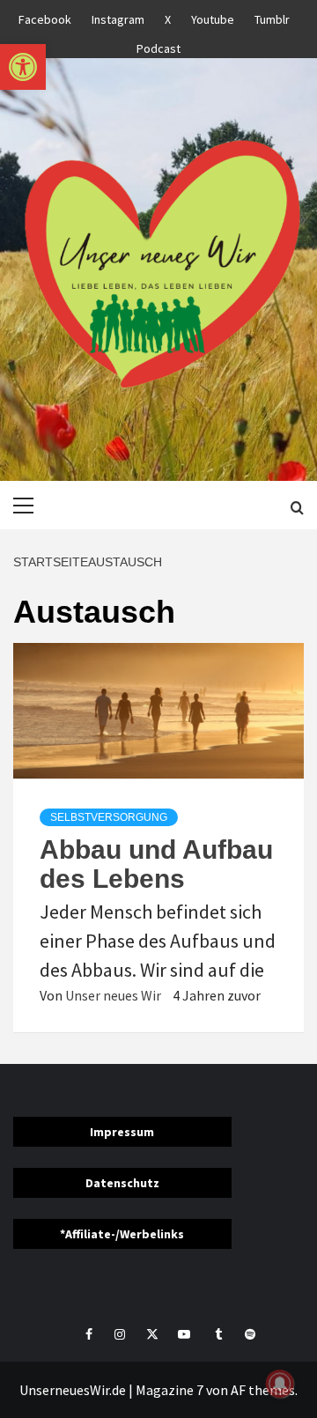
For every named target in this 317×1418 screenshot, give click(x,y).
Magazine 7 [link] (169, 1390)
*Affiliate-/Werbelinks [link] (122, 1234)
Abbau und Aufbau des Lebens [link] (156, 864)
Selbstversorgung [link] (108, 817)
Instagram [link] (118, 16)
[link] (23, 67)
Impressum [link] (122, 1132)
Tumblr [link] (272, 16)
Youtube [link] (212, 16)
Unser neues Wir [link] (114, 995)
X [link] (168, 16)
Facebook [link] (44, 16)
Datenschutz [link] (122, 1183)
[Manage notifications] (280, 1384)
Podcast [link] (158, 46)
